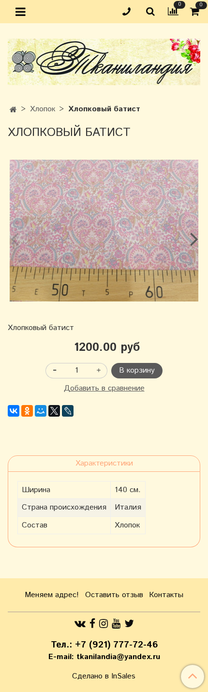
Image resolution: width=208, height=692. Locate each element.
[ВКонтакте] (13, 411)
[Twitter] (129, 624)
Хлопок (42, 109)
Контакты (166, 595)
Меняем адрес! (52, 595)
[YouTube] (116, 624)
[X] (54, 411)
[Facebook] (92, 624)
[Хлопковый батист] (104, 230)
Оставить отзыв (114, 595)
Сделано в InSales (103, 676)
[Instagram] (103, 624)
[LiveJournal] (68, 411)
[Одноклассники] (27, 411)
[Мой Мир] (40, 411)
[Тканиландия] (104, 60)
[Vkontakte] (80, 624)
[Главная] (13, 110)
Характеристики (104, 463)
